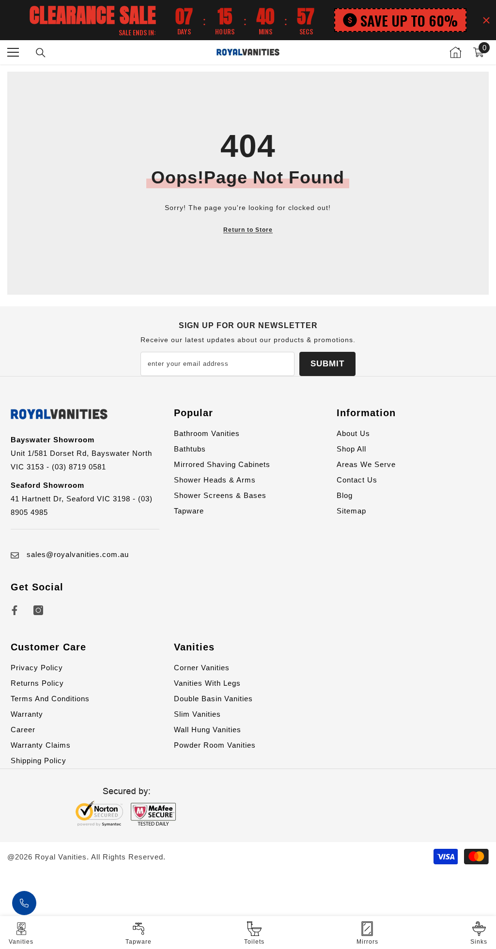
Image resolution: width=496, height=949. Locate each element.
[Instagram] (38, 610)
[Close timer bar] (486, 20)
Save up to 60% (409, 20)
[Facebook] (14, 610)
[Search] (40, 53)
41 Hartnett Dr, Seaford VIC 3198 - (74, 499)
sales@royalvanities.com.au (78, 554)
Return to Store (248, 229)
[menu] (13, 52)
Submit (327, 363)
